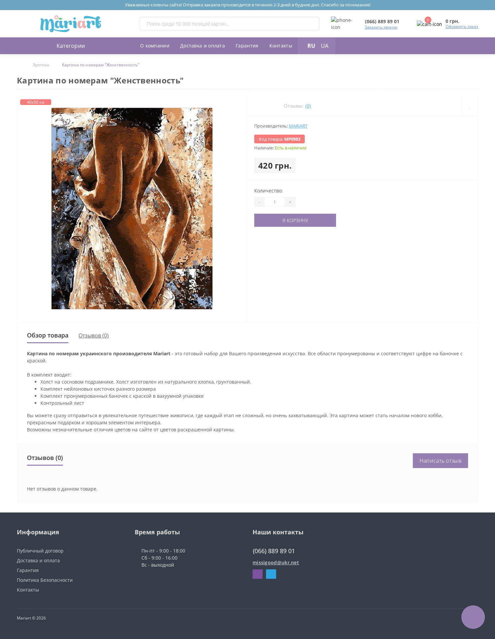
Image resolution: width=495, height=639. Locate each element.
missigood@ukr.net (276, 562)
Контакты (280, 45)
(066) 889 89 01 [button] (274, 551)
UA (324, 45)
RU (311, 45)
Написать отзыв (440, 460)
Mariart (298, 126)
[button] (382, 21)
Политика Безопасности (45, 580)
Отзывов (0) (93, 335)
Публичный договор (40, 550)
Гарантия (247, 45)
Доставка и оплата (202, 45)
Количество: (268, 190)
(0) (308, 106)
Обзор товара (47, 335)
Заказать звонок (381, 27)
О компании (154, 45)
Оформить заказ (462, 26)
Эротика (41, 65)
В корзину (275, 220)
